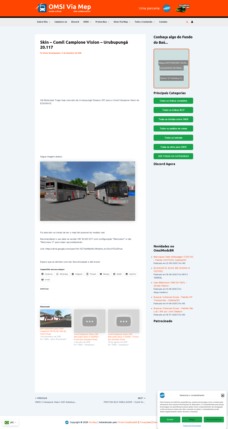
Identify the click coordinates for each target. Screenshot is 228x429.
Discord (75, 22)
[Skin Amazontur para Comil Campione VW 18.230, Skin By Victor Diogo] (55, 318)
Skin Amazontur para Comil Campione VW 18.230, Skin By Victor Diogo (53, 331)
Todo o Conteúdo (143, 22)
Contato (163, 22)
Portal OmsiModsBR (128, 422)
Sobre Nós (42, 22)
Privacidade (145, 422)
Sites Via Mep (121, 22)
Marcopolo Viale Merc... (170, 71)
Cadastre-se (60, 22)
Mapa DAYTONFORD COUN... (171, 80)
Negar (192, 419)
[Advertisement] (90, 76)
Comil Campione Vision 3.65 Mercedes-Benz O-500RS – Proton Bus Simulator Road (123, 337)
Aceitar (170, 419)
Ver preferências (213, 419)
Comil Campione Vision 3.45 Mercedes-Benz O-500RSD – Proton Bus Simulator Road (87, 337)
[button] (222, 395)
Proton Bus (101, 22)
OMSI (86, 22)
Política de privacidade (192, 426)
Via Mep (93, 422)
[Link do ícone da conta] (192, 22)
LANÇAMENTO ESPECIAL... (171, 64)
